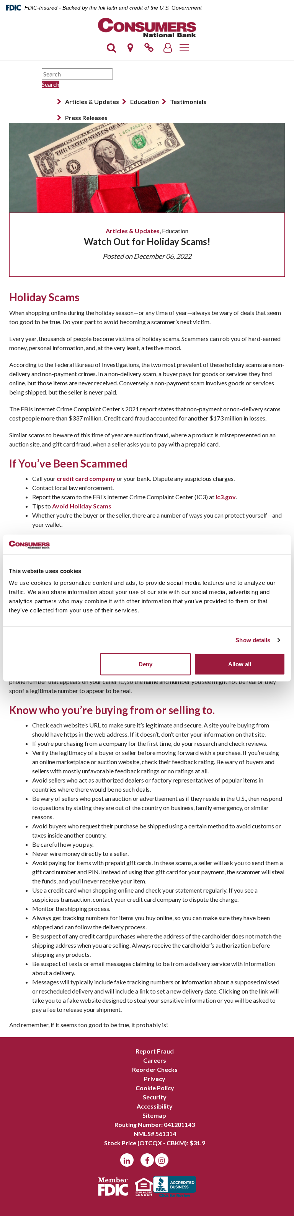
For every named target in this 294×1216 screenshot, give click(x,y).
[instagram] (161, 1160)
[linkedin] (127, 1160)
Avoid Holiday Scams (81, 506)
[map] (130, 50)
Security (155, 1097)
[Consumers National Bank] (147, 27)
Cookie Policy (155, 1087)
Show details (252, 639)
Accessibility (155, 1106)
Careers (154, 1060)
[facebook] (147, 1160)
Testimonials (188, 101)
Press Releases (86, 117)
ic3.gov (226, 496)
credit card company (86, 478)
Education (144, 101)
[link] (149, 50)
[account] (168, 50)
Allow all (239, 664)
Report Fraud (155, 1051)
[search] (111, 50)
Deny (145, 664)
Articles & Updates (92, 101)
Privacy (154, 1078)
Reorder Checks (155, 1069)
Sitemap (154, 1115)
